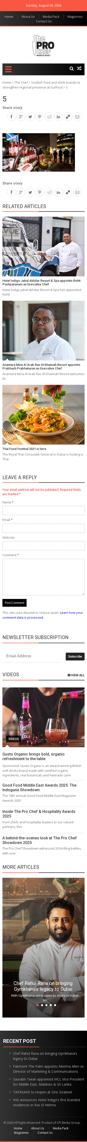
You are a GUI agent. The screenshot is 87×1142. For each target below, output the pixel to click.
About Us (28, 16)
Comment (10, 555)
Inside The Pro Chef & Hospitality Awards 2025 (38, 813)
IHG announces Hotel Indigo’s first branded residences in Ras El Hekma (46, 1102)
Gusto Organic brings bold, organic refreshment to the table (33, 756)
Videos (13, 739)
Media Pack (51, 16)
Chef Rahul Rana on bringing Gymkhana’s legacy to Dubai (43, 986)
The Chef (21, 82)
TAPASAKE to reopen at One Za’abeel (42, 1092)
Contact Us (43, 21)
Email (7, 520)
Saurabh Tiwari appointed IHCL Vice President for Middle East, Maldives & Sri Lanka (48, 1082)
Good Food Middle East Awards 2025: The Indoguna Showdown (39, 787)
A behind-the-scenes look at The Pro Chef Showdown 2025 (39, 840)
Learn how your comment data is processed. (42, 615)
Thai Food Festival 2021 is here (24, 449)
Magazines (75, 16)
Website (8, 537)
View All (77, 675)
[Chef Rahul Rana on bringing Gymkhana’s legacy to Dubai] (43, 948)
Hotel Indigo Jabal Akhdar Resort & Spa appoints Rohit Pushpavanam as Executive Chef (41, 282)
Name (8, 502)
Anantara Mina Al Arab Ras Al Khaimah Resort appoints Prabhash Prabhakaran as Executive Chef (41, 366)
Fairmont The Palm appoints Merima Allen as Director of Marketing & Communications (48, 1069)
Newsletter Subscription (35, 637)
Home (9, 16)
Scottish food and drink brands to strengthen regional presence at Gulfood (41, 84)
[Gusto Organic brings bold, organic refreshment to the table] (43, 717)
